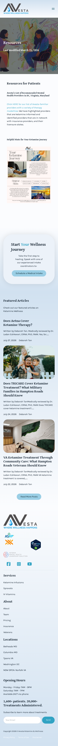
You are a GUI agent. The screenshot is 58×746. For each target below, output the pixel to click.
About (6, 608)
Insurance (8, 626)
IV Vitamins (9, 594)
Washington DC (11, 664)
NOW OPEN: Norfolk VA (14, 670)
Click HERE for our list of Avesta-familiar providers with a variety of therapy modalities (27, 107)
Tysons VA (8, 658)
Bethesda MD (10, 646)
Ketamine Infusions (13, 582)
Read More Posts (29, 496)
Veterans (7, 632)
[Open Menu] (53, 9)
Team (6, 614)
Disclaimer (37, 737)
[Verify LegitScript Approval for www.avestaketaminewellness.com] (36, 545)
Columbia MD (10, 652)
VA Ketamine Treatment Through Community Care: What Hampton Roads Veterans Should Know (28, 461)
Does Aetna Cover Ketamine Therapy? (17, 322)
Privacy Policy (9, 737)
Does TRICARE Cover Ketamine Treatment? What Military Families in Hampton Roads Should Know (25, 389)
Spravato (8, 588)
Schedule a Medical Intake (29, 273)
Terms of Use (23, 737)
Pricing (7, 620)
